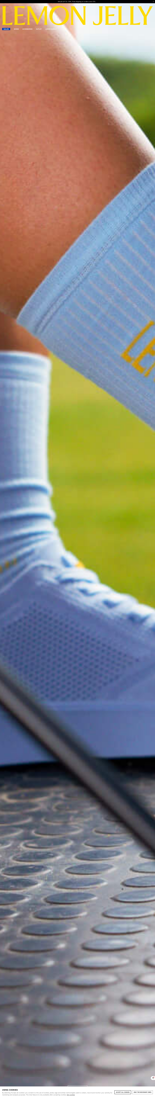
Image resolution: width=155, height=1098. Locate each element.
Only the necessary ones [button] (142, 1092)
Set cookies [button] (71, 1095)
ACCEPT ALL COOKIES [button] (123, 1092)
